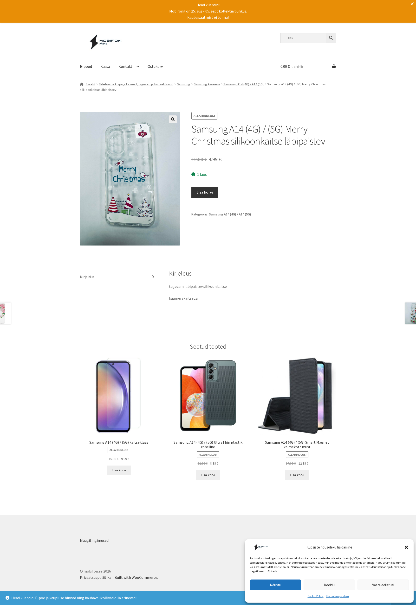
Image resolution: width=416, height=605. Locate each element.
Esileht (90, 84)
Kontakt (125, 66)
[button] (406, 547)
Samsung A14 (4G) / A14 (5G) (243, 84)
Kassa (105, 66)
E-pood (86, 66)
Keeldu (329, 585)
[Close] (412, 4)
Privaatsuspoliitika (337, 596)
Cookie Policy (316, 596)
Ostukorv (155, 66)
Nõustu (275, 585)
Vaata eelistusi (383, 585)
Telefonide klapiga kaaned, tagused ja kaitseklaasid (136, 84)
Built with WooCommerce (136, 577)
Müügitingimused (94, 540)
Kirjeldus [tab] (87, 276)
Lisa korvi (205, 192)
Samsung (183, 84)
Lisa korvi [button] (119, 470)
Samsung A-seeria (207, 84)
